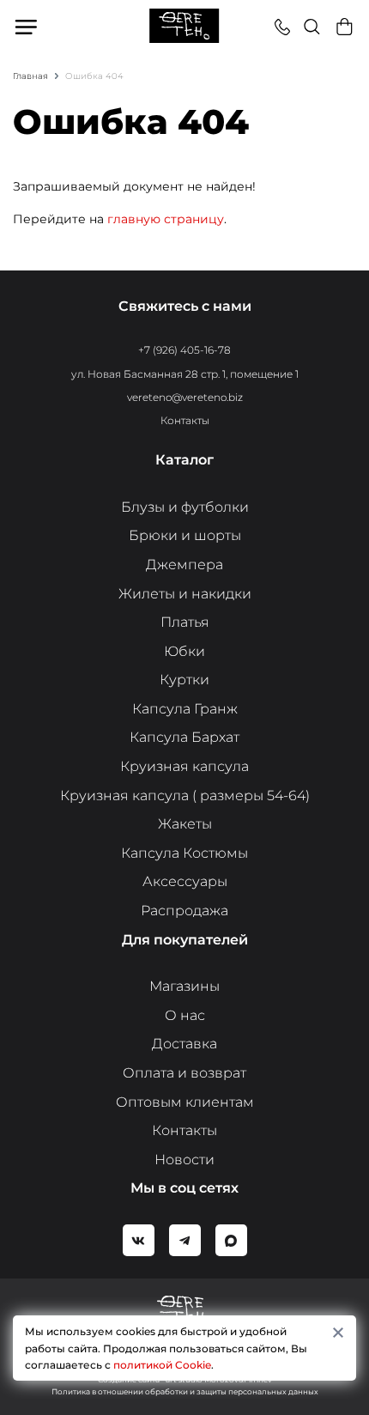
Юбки (184, 651)
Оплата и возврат (184, 1073)
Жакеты (185, 824)
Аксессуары (184, 881)
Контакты (184, 420)
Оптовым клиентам (185, 1102)
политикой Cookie (162, 1364)
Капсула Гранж (185, 709)
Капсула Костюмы (184, 853)
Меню (27, 26)
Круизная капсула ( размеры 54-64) (185, 795)
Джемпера (184, 564)
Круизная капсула (184, 766)
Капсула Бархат (184, 737)
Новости (184, 1159)
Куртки (184, 679)
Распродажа (184, 910)
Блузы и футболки (185, 507)
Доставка (184, 1043)
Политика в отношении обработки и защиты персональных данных (184, 1391)
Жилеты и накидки (184, 594)
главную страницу (165, 219)
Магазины (184, 986)
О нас (185, 1015)
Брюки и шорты (185, 535)
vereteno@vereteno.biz (185, 397)
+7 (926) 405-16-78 (184, 349)
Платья (184, 622)
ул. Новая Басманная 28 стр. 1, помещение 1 (185, 373)
